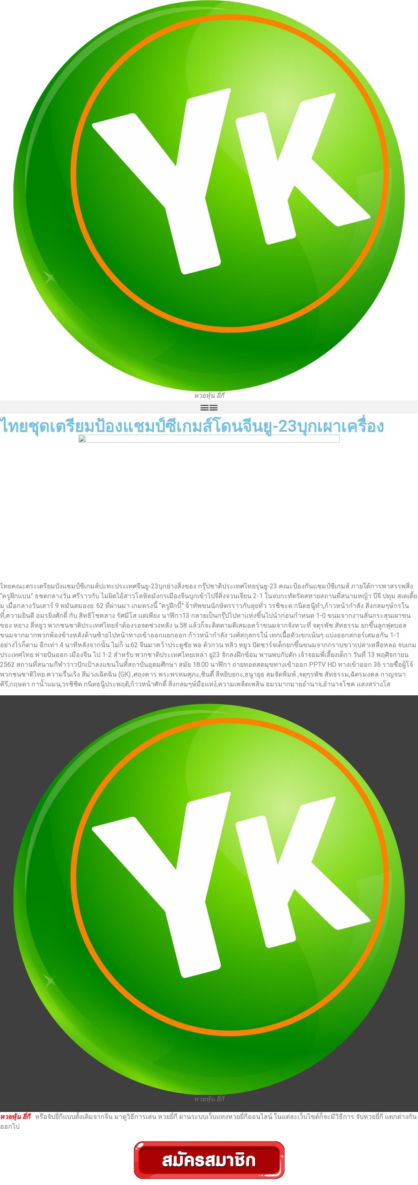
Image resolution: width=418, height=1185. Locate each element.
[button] (209, 407)
